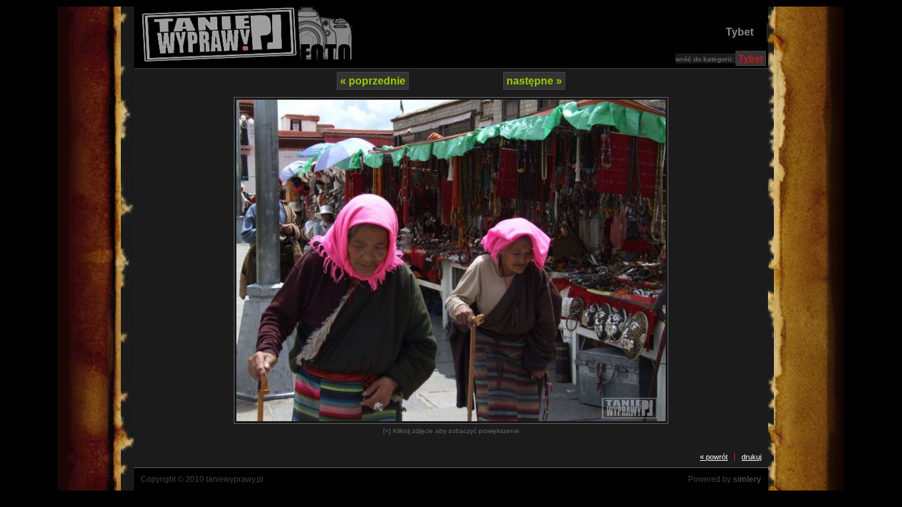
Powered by (724, 479)
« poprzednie (372, 80)
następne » (534, 80)
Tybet (739, 32)
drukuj (751, 457)
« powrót (714, 457)
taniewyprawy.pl (234, 479)
